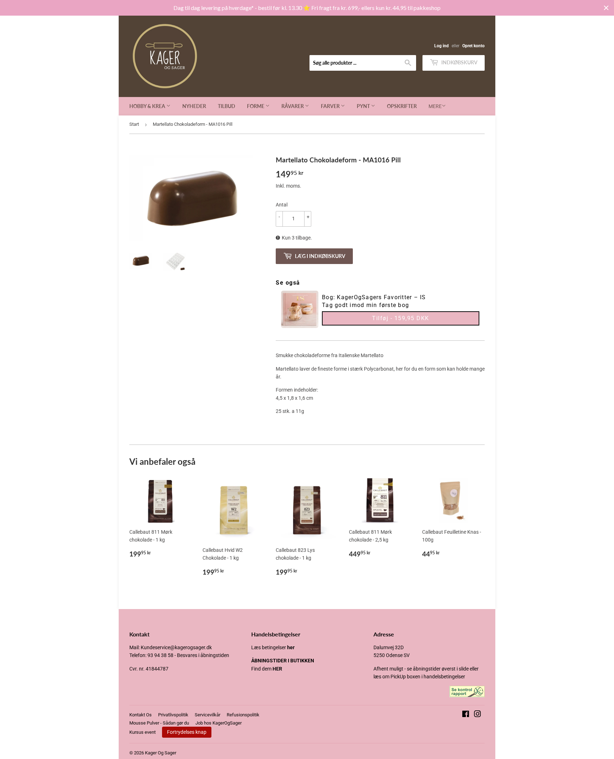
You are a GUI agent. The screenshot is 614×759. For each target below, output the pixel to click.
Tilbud (226, 106)
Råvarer (293, 106)
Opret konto (473, 45)
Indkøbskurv (459, 62)
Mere (435, 106)
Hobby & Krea (147, 106)
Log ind (441, 45)
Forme (256, 106)
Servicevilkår (207, 714)
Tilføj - (400, 318)
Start (134, 124)
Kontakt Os (140, 714)
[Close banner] (606, 8)
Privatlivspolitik (173, 714)
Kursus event (142, 732)
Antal (281, 205)
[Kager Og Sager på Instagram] (477, 715)
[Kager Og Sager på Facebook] (465, 715)
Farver (331, 106)
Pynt (364, 106)
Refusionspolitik (243, 714)
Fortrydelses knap (186, 732)
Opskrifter (402, 106)
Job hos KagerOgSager (218, 723)
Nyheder (194, 106)
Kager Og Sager (160, 752)
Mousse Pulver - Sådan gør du (159, 723)
